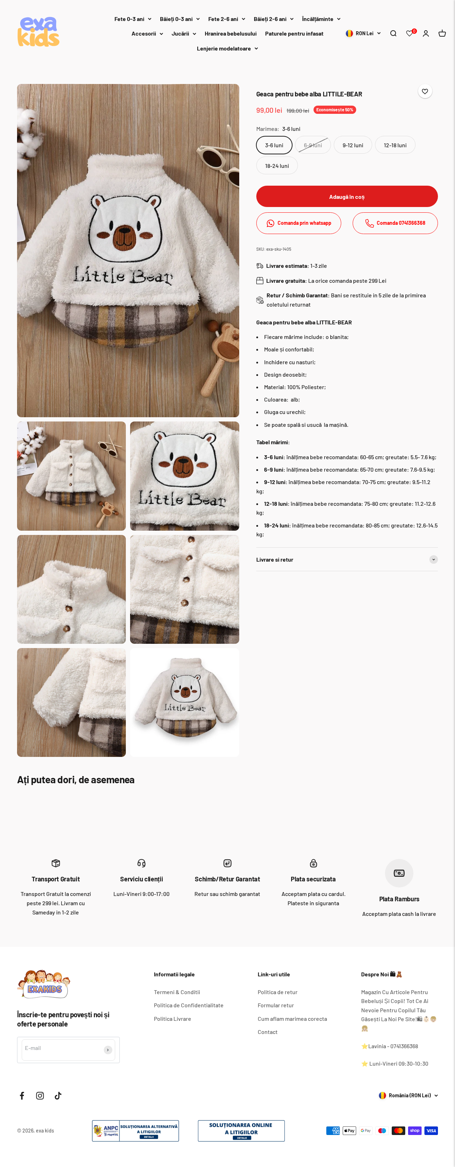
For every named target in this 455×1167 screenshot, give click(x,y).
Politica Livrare (172, 1018)
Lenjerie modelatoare (224, 48)
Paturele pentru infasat (294, 33)
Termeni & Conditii (177, 991)
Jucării (180, 33)
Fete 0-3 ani (129, 18)
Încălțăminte (317, 18)
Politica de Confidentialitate (189, 1005)
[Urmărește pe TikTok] (58, 1095)
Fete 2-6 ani (223, 18)
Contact (268, 1031)
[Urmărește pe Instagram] (40, 1095)
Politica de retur (278, 991)
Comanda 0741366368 (401, 223)
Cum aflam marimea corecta (292, 1018)
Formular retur (276, 1005)
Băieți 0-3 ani (176, 18)
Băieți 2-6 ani (270, 18)
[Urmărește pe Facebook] (22, 1095)
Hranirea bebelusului (231, 33)
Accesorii (144, 33)
